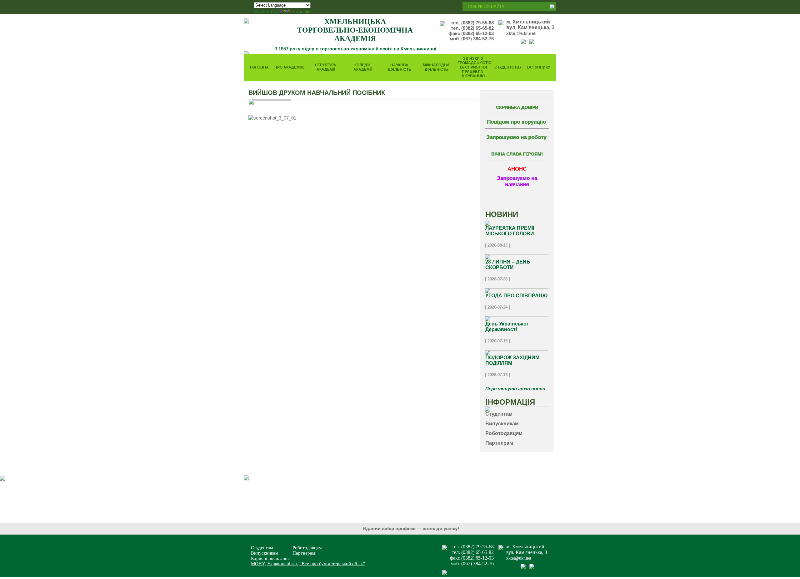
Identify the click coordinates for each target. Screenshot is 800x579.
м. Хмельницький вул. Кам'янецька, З (530, 24)
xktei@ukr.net (521, 33)
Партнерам (303, 553)
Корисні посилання (270, 558)
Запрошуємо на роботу (516, 137)
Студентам (262, 547)
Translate (301, 11)
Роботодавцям (307, 547)
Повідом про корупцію (516, 122)
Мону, (258, 563)
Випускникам (264, 553)
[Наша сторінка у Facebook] (523, 42)
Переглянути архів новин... (517, 388)
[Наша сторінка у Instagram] (531, 42)
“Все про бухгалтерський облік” (332, 563)
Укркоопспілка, (282, 563)
